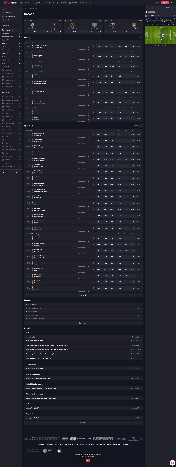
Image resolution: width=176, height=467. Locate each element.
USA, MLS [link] (29, 130)
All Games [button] (41, 444)
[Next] (141, 26)
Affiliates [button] (126, 444)
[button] (52, 3)
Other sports (6, 92)
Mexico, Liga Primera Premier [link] (34, 88)
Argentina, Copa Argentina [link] (34, 308)
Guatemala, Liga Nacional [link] (34, 98)
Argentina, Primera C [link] (32, 315)
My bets (169, 7)
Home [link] (26, 8)
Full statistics (161, 45)
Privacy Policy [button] (100, 444)
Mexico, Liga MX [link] (31, 108)
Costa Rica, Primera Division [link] (34, 62)
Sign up (165, 2)
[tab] (147, 24)
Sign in (157, 2)
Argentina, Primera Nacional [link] (34, 42)
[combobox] (172, 3)
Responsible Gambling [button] (114, 444)
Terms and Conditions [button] (66, 444)
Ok (88, 461)
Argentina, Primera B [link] (32, 311)
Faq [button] (56, 444)
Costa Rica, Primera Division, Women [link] (36, 52)
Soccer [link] (32, 8)
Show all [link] (135, 125)
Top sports (5, 25)
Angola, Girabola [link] (31, 304)
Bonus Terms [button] (90, 444)
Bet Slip (151, 7)
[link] (10, 3)
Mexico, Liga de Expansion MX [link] (35, 71)
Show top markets (82, 49)
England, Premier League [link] (33, 234)
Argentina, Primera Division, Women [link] (36, 318)
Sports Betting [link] (79, 444)
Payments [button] (50, 444)
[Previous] (26, 26)
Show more (82, 323)
